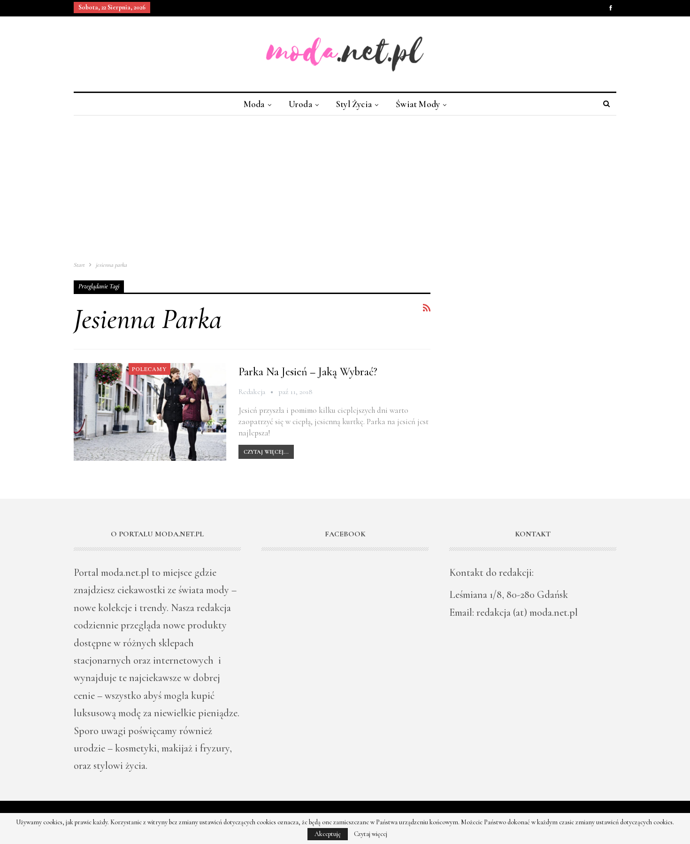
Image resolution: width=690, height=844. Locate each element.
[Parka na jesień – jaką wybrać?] (150, 412)
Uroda (300, 104)
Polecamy (149, 368)
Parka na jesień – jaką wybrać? (307, 372)
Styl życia (354, 104)
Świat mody (418, 104)
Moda (254, 104)
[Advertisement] (345, 186)
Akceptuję (327, 834)
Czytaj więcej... (266, 452)
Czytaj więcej (370, 834)
